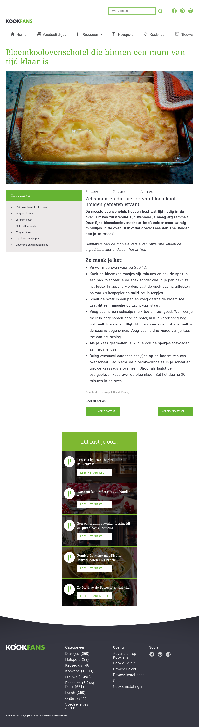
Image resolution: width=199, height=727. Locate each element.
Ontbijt (70, 698)
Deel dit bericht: (96, 400)
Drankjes (72, 654)
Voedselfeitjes (54, 34)
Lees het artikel (92, 472)
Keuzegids (73, 665)
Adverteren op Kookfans (124, 655)
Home (21, 34)
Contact (119, 681)
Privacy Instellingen (128, 675)
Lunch (70, 693)
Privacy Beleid (124, 669)
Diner (69, 687)
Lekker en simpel (102, 392)
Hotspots (125, 34)
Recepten (90, 34)
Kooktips (157, 34)
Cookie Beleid (124, 663)
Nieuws (187, 34)
